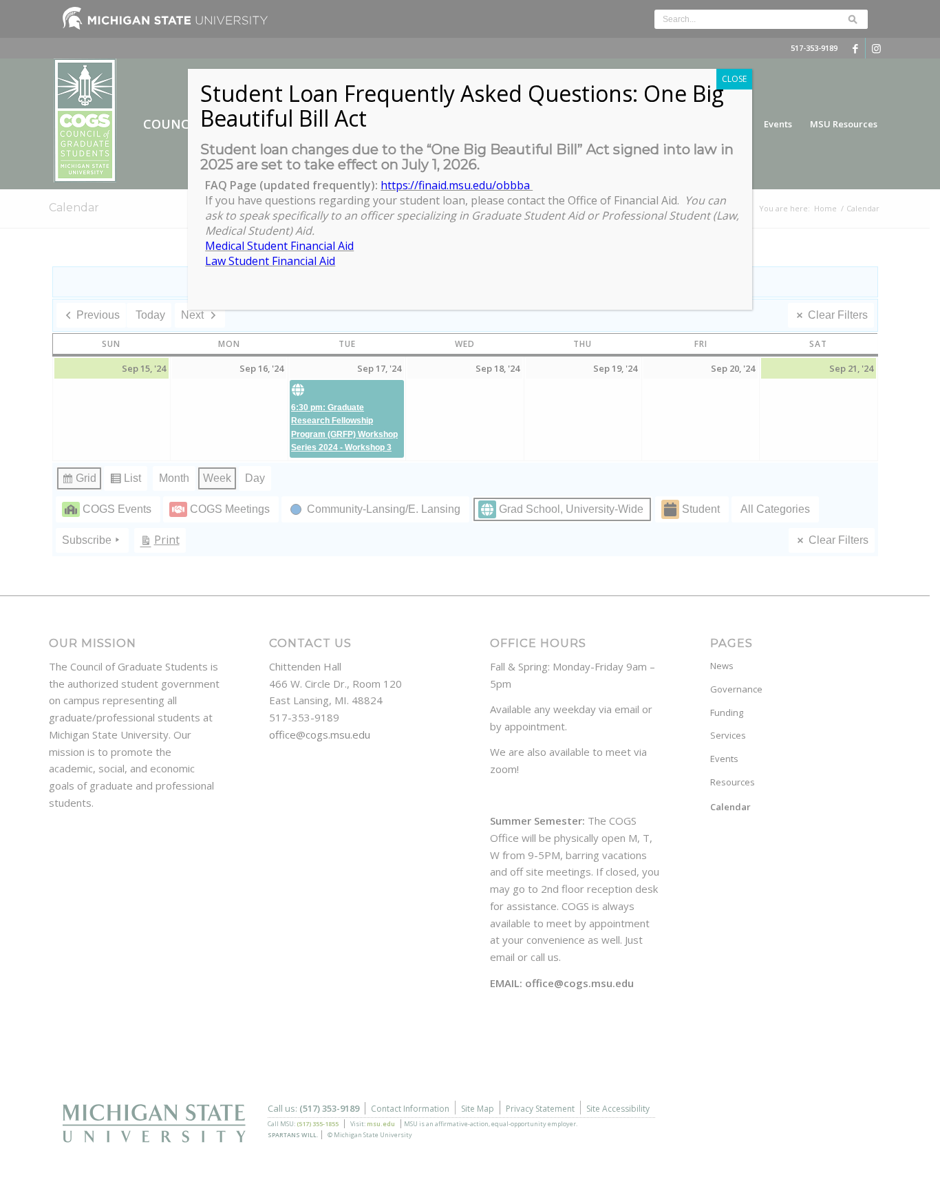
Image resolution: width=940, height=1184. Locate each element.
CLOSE (734, 79)
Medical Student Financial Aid (279, 245)
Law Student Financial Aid (270, 260)
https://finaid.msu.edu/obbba (457, 185)
